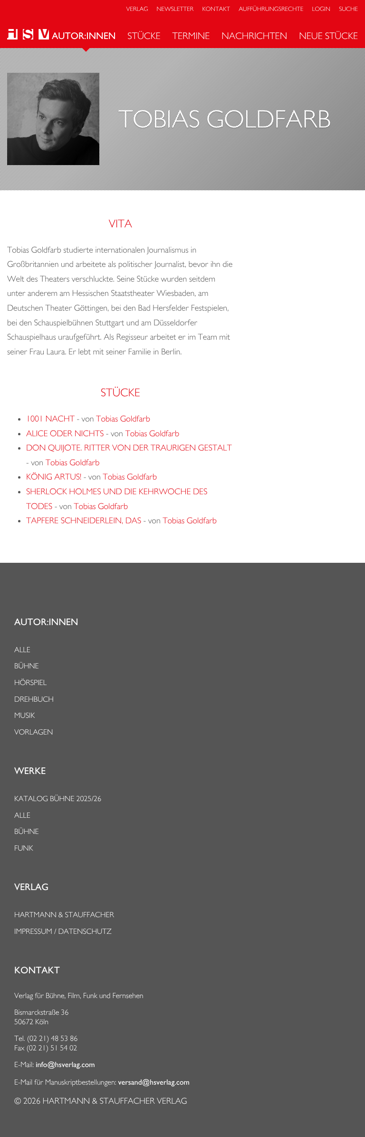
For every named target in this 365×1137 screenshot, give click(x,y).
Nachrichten (254, 35)
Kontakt (216, 9)
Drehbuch (34, 699)
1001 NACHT (50, 419)
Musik (24, 715)
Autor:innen (83, 36)
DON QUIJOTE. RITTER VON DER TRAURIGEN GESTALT (129, 448)
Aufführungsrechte (271, 9)
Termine (191, 35)
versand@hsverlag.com (154, 1082)
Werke (30, 771)
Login (321, 9)
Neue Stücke (328, 35)
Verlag (137, 9)
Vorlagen (33, 731)
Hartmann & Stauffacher (64, 914)
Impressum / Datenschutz (63, 931)
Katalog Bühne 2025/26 (57, 798)
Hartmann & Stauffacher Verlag (114, 1101)
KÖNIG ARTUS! (53, 477)
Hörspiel (30, 682)
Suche (348, 9)
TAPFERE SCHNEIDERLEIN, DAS (83, 521)
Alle (22, 649)
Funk (23, 848)
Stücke (143, 35)
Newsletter (175, 9)
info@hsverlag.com (65, 1064)
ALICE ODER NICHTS (65, 434)
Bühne (26, 665)
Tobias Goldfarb (123, 419)
